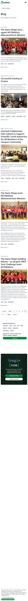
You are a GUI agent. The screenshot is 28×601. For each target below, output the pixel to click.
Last (15, 314)
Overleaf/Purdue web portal (12, 112)
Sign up (15, 338)
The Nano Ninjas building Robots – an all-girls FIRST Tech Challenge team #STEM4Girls (13, 262)
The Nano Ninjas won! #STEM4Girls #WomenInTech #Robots (13, 196)
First (4, 311)
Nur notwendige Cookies (7, 597)
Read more (5, 67)
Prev (9, 311)
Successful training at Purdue (11, 80)
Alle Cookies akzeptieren (8, 599)
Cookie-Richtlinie (5, 595)
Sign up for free (14, 375)
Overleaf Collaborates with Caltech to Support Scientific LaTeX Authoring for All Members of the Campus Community (14, 136)
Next (9, 314)
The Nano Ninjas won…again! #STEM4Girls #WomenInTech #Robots (13, 32)
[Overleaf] (5, 2)
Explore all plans (14, 379)
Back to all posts (5, 8)
